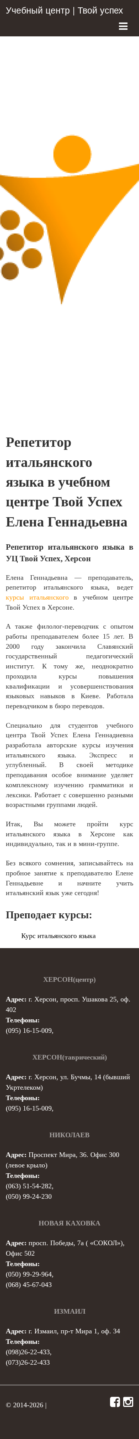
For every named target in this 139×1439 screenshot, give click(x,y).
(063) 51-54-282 (29, 1186)
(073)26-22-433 (28, 1362)
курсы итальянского (37, 597)
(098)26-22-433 (28, 1352)
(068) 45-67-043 (29, 1285)
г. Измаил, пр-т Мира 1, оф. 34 (74, 1331)
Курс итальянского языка (58, 936)
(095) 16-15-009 (29, 1030)
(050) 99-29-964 (29, 1274)
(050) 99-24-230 (29, 1196)
